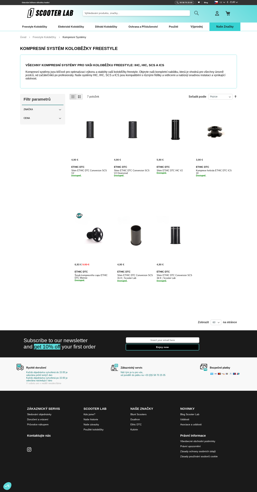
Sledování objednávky (39, 414)
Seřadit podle (197, 96)
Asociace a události (191, 424)
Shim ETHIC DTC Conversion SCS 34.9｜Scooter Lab (174, 276)
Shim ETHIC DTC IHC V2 (170, 170)
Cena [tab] (27, 118)
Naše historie (91, 419)
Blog (206, 2)
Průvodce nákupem (38, 424)
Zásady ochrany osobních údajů (198, 451)
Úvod (23, 37)
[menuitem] (34, 26)
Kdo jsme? (89, 414)
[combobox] (136, 13)
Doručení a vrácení (37, 419)
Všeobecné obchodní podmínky (197, 441)
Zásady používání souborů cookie (199, 456)
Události (184, 419)
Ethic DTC (136, 424)
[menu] (128, 27)
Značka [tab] (28, 109)
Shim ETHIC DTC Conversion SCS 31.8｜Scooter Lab (135, 276)
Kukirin (134, 429)
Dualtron (135, 419)
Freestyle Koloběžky (45, 37)
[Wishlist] (199, 2)
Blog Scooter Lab (189, 414)
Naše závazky (91, 424)
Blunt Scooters (138, 414)
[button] (232, 2)
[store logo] (50, 13)
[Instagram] (29, 449)
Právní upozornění (190, 446)
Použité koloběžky (93, 429)
